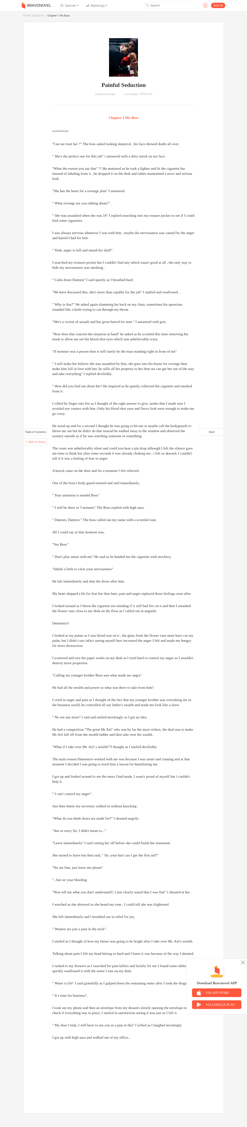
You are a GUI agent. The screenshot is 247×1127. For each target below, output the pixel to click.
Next (212, 431)
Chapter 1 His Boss (58, 15)
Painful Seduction (33, 15)
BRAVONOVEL (39, 5)
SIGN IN (218, 5)
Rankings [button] (98, 5)
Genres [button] (70, 5)
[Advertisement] (123, 1072)
